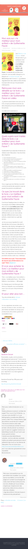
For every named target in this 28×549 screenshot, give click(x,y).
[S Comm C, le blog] (14, 5)
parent (8, 50)
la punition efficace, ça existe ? (17, 344)
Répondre (23, 456)
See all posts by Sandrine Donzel (11, 384)
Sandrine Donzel (6, 48)
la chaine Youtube (14, 76)
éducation (14, 48)
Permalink (12, 403)
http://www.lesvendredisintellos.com (13, 446)
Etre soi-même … (7, 341)
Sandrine (12, 463)
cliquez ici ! (13, 263)
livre (6, 50)
